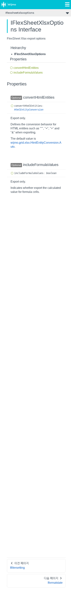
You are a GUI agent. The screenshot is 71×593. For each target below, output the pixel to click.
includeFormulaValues (28, 72)
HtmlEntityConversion (28, 109)
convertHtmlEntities (26, 67)
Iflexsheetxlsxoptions (19, 12)
